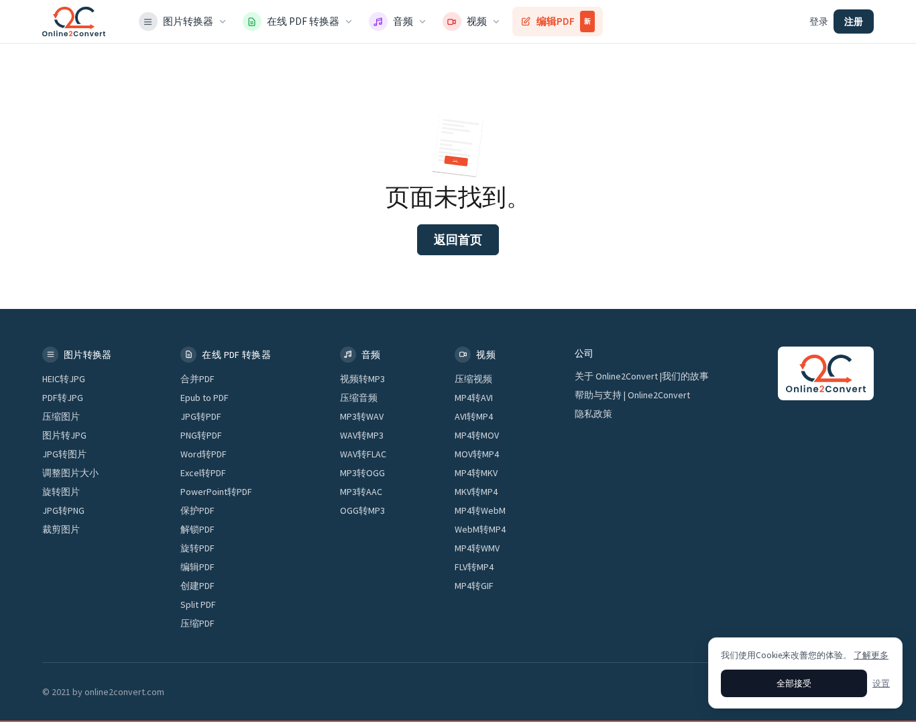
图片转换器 (188, 21)
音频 (403, 21)
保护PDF (197, 510)
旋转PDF (197, 548)
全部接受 (794, 683)
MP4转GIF (474, 586)
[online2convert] (73, 21)
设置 (881, 683)
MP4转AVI (474, 398)
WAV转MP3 (362, 435)
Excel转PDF (203, 473)
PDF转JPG (62, 398)
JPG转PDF (200, 416)
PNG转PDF (201, 435)
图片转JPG (64, 435)
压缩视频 (473, 379)
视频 (477, 21)
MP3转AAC (361, 492)
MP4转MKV (476, 473)
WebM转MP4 (480, 529)
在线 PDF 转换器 (303, 21)
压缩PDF (197, 623)
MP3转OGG (362, 473)
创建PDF (197, 586)
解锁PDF (197, 529)
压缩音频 (359, 398)
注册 (853, 21)
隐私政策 (593, 414)
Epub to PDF (204, 398)
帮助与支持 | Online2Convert (632, 395)
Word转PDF (203, 454)
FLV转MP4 (474, 567)
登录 (818, 21)
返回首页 (458, 239)
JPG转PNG (63, 510)
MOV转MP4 (477, 454)
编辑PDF (563, 21)
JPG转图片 (64, 454)
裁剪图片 (61, 529)
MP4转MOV (477, 435)
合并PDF (197, 379)
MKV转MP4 (476, 492)
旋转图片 (61, 492)
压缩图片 (61, 416)
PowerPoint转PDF (216, 492)
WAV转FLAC (363, 454)
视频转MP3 (362, 379)
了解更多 (871, 655)
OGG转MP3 (362, 510)
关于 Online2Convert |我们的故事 (642, 376)
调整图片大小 (70, 473)
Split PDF (198, 604)
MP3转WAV (362, 416)
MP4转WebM (480, 510)
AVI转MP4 (474, 416)
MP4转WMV (477, 548)
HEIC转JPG (63, 379)
